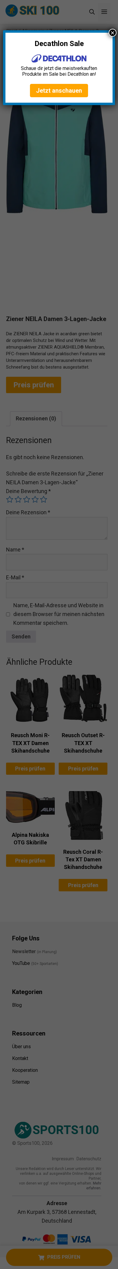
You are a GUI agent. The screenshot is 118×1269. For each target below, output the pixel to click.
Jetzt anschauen (59, 90)
